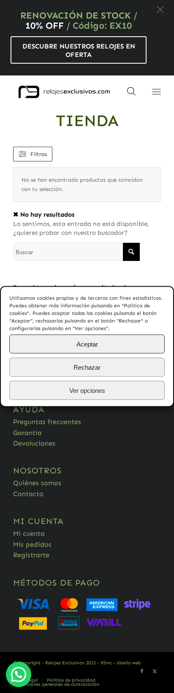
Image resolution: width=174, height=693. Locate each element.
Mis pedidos (32, 544)
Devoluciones (34, 443)
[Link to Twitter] (154, 671)
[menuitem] (71, 680)
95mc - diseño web (121, 663)
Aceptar (87, 343)
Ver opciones (87, 390)
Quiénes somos (37, 483)
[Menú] (156, 92)
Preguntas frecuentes (47, 422)
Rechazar (87, 367)
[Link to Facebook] (142, 671)
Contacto (28, 494)
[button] (160, 9)
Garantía (27, 433)
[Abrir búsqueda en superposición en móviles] (131, 94)
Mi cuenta (29, 533)
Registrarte (31, 555)
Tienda (87, 120)
